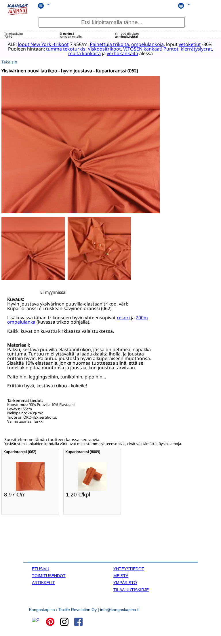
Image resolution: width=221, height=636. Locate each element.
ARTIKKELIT (43, 582)
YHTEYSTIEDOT (128, 569)
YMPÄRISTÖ (125, 582)
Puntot (170, 49)
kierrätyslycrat (196, 49)
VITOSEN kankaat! (142, 49)
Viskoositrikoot (104, 49)
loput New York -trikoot (43, 44)
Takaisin (9, 62)
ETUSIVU (40, 569)
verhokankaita (122, 53)
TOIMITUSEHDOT (49, 575)
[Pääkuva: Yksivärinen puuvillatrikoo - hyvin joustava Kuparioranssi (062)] (80, 211)
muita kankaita (84, 53)
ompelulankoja (147, 44)
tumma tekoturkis (65, 49)
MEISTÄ (120, 575)
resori (124, 317)
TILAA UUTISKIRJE (131, 589)
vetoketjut (190, 44)
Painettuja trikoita (109, 44)
